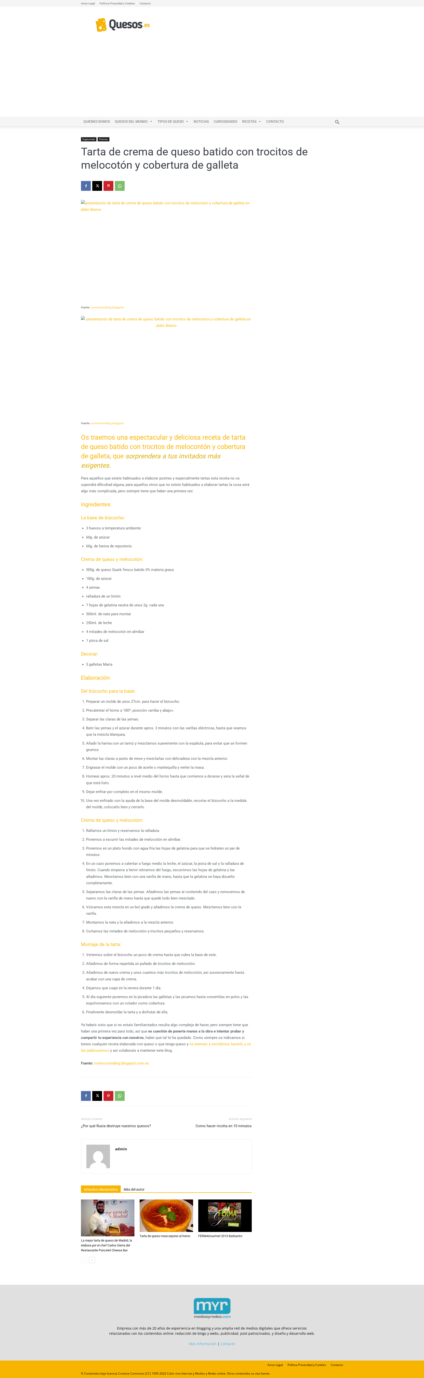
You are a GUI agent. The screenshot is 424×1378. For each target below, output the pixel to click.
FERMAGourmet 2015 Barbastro (220, 1236)
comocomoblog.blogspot (107, 307)
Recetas (249, 121)
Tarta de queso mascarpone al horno (165, 1236)
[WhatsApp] (120, 186)
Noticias (201, 121)
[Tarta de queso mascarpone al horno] (166, 1215)
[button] (337, 122)
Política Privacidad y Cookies (117, 3)
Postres (103, 139)
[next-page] (92, 1260)
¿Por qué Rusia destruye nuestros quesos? (116, 1126)
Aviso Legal (88, 3)
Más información (203, 1343)
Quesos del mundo (131, 121)
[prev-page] (84, 1260)
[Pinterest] (108, 186)
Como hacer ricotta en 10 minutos (224, 1126)
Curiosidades (225, 121)
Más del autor (134, 1189)
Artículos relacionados (101, 1189)
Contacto (145, 3)
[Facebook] (86, 186)
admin (121, 1148)
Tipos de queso (171, 121)
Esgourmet (88, 139)
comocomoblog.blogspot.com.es (121, 1063)
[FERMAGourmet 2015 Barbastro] (225, 1215)
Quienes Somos (96, 121)
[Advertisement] (212, 79)
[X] (97, 186)
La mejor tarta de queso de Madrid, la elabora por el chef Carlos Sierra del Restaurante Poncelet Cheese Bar (106, 1245)
